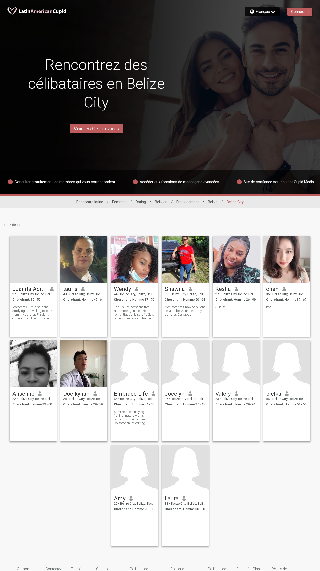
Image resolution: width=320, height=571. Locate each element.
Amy (120, 498)
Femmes (119, 202)
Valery (223, 393)
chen (272, 289)
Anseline (23, 393)
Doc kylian (76, 393)
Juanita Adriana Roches (29, 289)
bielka (274, 393)
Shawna (175, 289)
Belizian (161, 202)
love (269, 307)
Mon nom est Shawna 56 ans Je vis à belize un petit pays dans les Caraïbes (185, 310)
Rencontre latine (89, 202)
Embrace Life (131, 393)
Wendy (122, 289)
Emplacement (187, 202)
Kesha (223, 289)
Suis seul (222, 307)
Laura (172, 498)
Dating (141, 202)
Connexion (300, 11)
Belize (213, 202)
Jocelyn (175, 393)
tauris (70, 289)
